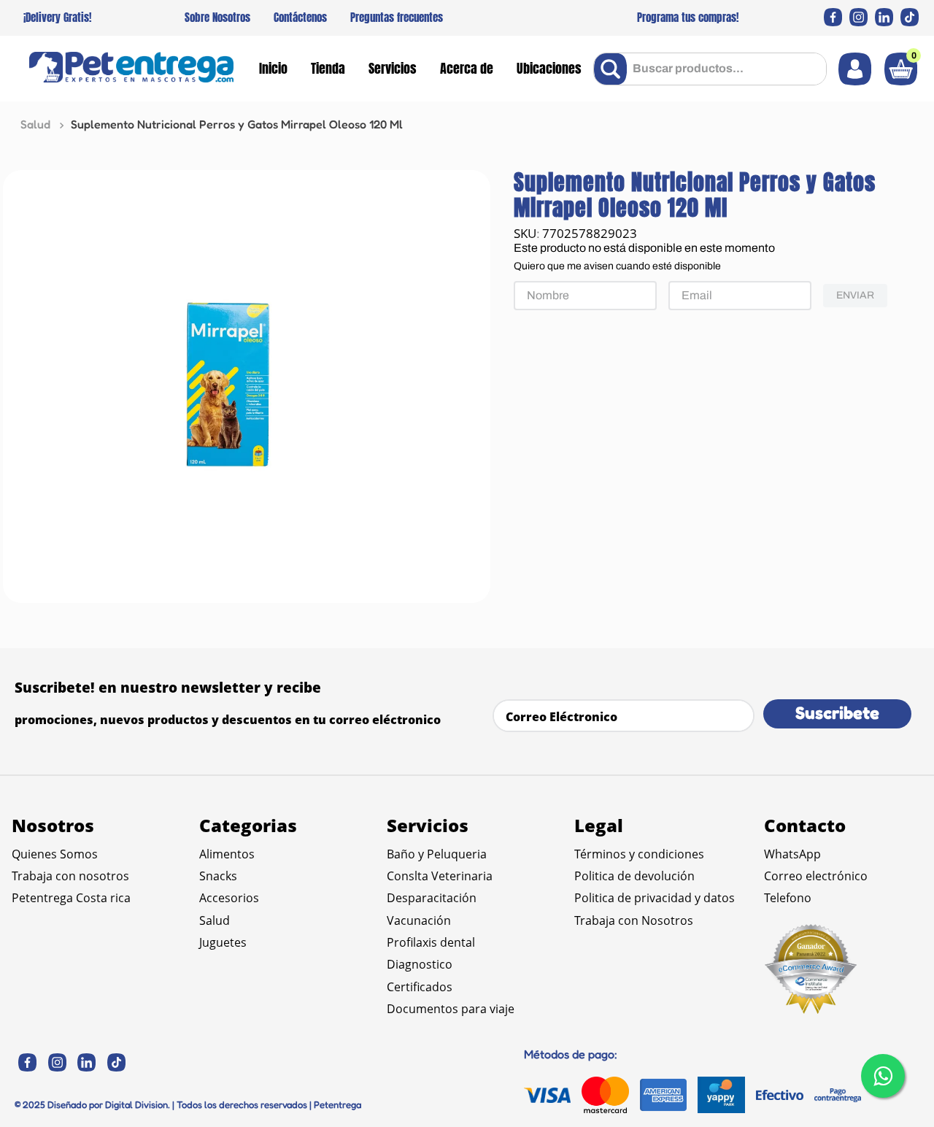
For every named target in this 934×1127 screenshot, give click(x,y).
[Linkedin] (884, 17)
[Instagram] (858, 17)
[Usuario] (854, 69)
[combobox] (710, 69)
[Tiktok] (909, 17)
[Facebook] (833, 17)
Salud (35, 124)
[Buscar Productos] (613, 69)
